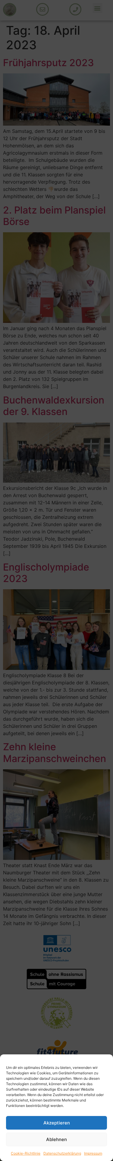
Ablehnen (56, 1139)
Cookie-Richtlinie (25, 1153)
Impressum (93, 1153)
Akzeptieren (56, 1123)
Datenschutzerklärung (62, 1153)
